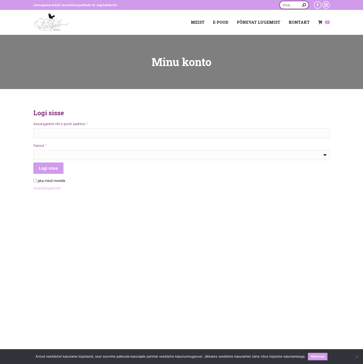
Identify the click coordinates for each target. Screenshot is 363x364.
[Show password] (325, 155)
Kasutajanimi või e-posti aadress (66, 123)
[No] (356, 356)
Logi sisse (48, 168)
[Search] (304, 5)
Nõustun (317, 356)
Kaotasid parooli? (47, 188)
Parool (46, 145)
